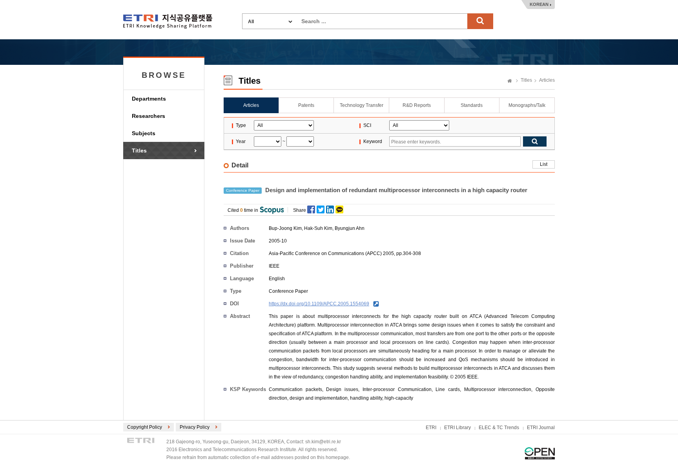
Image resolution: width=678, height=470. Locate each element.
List (543, 164)
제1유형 (540, 453)
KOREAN (539, 4)
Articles (547, 80)
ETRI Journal (541, 427)
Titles (139, 150)
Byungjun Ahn (350, 228)
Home (510, 81)
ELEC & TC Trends (499, 427)
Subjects (143, 133)
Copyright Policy (144, 427)
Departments (149, 98)
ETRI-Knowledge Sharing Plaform (167, 21)
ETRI (431, 427)
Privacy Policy (195, 427)
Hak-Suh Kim (318, 228)
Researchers (148, 116)
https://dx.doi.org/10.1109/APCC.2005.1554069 (319, 304)
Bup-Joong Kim (285, 228)
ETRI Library (457, 427)
